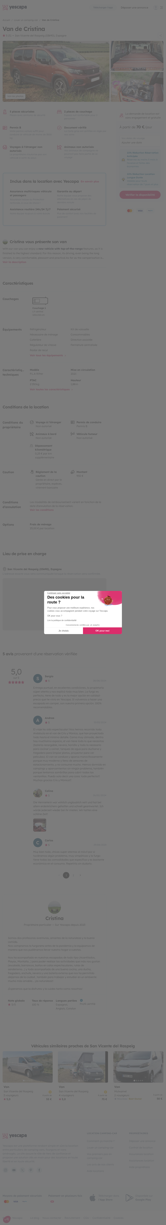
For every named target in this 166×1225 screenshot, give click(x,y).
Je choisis (64, 630)
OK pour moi (102, 630)
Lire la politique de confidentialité (62, 620)
